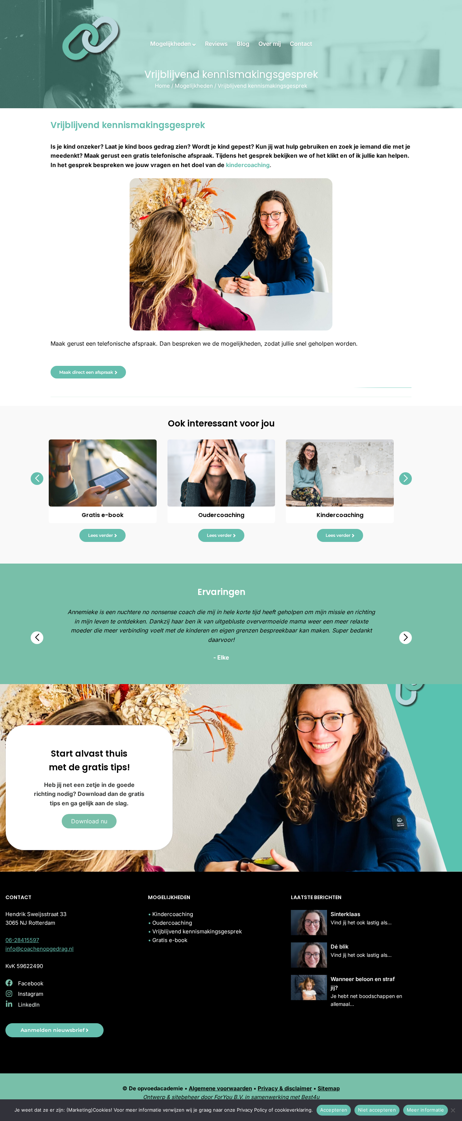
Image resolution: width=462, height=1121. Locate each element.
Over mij (269, 43)
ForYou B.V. (228, 1097)
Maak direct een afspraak (86, 372)
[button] (37, 478)
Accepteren (334, 1110)
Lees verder (100, 535)
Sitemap (329, 1088)
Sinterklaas (345, 914)
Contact (301, 43)
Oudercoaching (172, 922)
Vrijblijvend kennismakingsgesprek (197, 931)
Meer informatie (425, 1110)
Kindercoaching (172, 914)
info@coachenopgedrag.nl (39, 948)
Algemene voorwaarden (220, 1088)
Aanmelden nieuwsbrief (52, 1030)
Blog (243, 43)
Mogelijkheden (170, 43)
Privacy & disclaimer (285, 1088)
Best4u (310, 1097)
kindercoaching (248, 164)
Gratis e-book (169, 940)
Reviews (216, 43)
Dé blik (340, 946)
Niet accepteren (377, 1110)
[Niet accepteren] (453, 1110)
